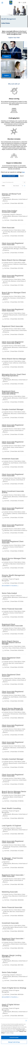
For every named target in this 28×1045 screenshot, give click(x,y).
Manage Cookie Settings (14, 1042)
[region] (14, 1032)
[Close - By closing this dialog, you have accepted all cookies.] (26, 1020)
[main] (14, 518)
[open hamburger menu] (2, 3)
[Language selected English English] (20, 2)
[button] (17, 176)
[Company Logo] (11, 2)
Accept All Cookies (14, 1037)
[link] (6, 56)
